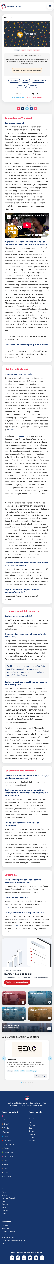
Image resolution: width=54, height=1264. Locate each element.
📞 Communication (8, 1144)
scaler (7, 907)
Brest (3, 1201)
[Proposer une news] (49, 1002)
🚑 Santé (5, 1164)
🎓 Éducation (6, 1148)
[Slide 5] (30, 1082)
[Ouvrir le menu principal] (50, 6)
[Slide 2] (23, 1082)
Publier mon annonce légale (17, 982)
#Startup (17, 50)
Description (14, 80)
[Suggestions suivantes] (50, 1058)
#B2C (29, 50)
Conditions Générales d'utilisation (13, 1241)
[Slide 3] (25, 1082)
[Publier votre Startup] (23, 1018)
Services (5, 1225)
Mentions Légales (8, 1237)
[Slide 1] (21, 1082)
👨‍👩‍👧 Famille (5, 1128)
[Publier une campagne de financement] (49, 1018)
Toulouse (32, 1125)
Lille (3, 1189)
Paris (30, 1116)
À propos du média (8, 1231)
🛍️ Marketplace (7, 1156)
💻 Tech (4, 1160)
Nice (30, 1128)
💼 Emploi (5, 1124)
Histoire (25, 80)
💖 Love (4, 1116)
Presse (4, 1234)
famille (11, 430)
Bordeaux (32, 1140)
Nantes (31, 1131)
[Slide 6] (32, 1082)
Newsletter (5, 1228)
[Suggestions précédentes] (4, 1058)
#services (36, 50)
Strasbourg (32, 1137)
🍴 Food (4, 1120)
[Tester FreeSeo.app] (23, 1002)
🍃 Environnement (8, 1152)
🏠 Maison (5, 1172)
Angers (4, 1195)
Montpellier (33, 1134)
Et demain (33, 86)
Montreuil (5, 1210)
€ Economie (6, 1132)
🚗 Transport (6, 1140)
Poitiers (4, 1213)
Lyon (30, 1122)
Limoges (5, 1204)
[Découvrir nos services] (49, 1028)
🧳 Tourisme (6, 1136)
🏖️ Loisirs (5, 1168)
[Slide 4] (28, 1082)
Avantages (21, 86)
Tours (4, 1207)
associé (22, 436)
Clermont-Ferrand (8, 1198)
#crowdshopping (31, 1071)
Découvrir (39, 1076)
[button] (17, 93)
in (31, 109)
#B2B (23, 50)
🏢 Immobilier (6, 1176)
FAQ (3, 1244)
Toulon (4, 1192)
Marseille (32, 1119)
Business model (38, 80)
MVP (18, 925)
